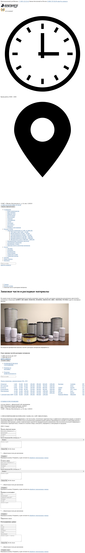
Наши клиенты (8, 259)
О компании (7, 209)
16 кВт (16, 394)
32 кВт (21, 391)
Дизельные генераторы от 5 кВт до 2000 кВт (20, 230)
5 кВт (15, 384)
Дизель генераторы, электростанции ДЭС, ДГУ (14, 381)
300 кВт (32, 391)
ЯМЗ (59, 391)
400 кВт (39, 384)
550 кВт (39, 392)
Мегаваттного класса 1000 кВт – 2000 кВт (23, 239)
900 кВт (45, 389)
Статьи (9, 221)
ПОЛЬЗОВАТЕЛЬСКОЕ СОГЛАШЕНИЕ (11, 364)
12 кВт (16, 391)
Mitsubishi (73, 394)
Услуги (6, 247)
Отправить (4, 456)
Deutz (71, 385)
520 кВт (39, 391)
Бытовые (60, 384)
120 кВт (26, 392)
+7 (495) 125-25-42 (24, 1)
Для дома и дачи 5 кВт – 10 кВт (19, 232)
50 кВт (21, 394)
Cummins (72, 384)
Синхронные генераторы (14, 242)
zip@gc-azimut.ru (6, 359)
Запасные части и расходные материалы (18, 245)
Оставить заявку (5, 360)
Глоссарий (10, 223)
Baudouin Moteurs (63, 394)
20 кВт (21, 384)
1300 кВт (52, 384)
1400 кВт (52, 385)
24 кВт (21, 385)
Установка (10, 250)
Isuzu (71, 391)
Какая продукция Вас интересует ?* (11, 437)
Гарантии (10, 218)
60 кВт (26, 384)
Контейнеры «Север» (13, 244)
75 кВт (26, 387)
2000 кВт (52, 392)
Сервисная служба (12, 254)
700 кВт (45, 385)
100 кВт (26, 391)
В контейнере (4, 389)
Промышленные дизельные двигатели (18, 241)
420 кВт (39, 385)
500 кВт (39, 389)
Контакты (7, 260)
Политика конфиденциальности (10, 372)
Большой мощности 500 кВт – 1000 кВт (22, 238)
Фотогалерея (11, 217)
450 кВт (39, 387)
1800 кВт (52, 391)
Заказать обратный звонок (8, 206)
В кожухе (3, 387)
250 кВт (32, 389)
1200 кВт (45, 394)
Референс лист (11, 214)
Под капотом (4, 385)
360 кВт (32, 394)
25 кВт (21, 387)
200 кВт (32, 385)
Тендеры (6, 257)
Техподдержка (11, 253)
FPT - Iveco (73, 389)
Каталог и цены (8, 229)
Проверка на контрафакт (7, 368)
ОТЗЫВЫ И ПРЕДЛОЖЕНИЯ (9, 401)
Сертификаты (11, 220)
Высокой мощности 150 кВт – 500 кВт (21, 236)
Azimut (60, 387)
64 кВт (26, 385)
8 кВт (15, 387)
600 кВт (39, 394)
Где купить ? (10, 224)
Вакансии (10, 226)
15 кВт (16, 392)
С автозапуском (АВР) (7, 394)
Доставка (10, 248)
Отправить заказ (5, 550)
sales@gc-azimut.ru (62, 1)
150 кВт (26, 394)
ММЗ (59, 389)
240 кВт (32, 387)
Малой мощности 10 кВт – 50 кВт (20, 233)
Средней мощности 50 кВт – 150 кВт (21, 235)
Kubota (72, 392)
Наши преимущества (13, 211)
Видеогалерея (11, 215)
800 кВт (45, 387)
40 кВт (21, 392)
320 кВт (32, 392)
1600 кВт (52, 389)
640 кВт (45, 384)
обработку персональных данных (39, 457)
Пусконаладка (11, 251)
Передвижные (5, 391)
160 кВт (32, 384)
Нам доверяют (11, 212)
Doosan (72, 387)
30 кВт (21, 389)
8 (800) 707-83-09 (52, 1)
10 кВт (16, 389)
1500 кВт (52, 387)
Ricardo (60, 392)
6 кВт (15, 385)
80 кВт (26, 389)
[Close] (1, 459)
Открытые (4, 384)
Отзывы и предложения (14, 227)
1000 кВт (45, 391)
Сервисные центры (12, 256)
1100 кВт (45, 392)
